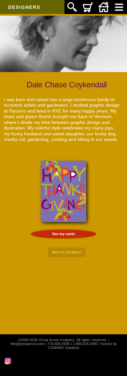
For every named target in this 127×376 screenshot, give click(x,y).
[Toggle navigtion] (119, 7)
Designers (24, 7)
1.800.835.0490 (85, 344)
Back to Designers (66, 252)
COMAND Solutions (63, 348)
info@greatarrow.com (27, 344)
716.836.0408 (58, 344)
